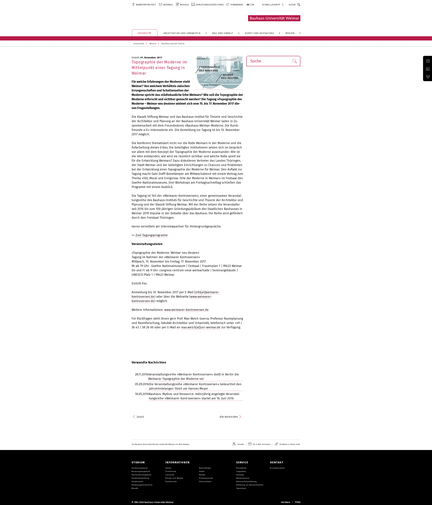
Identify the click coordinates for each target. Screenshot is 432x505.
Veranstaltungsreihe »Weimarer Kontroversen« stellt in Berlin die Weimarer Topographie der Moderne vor (193, 377)
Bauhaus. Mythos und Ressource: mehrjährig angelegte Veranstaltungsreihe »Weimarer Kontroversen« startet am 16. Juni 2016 (194, 396)
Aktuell (153, 44)
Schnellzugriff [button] (271, 4)
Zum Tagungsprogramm (152, 235)
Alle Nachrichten (229, 416)
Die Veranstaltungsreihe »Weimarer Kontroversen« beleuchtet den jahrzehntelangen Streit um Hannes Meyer (195, 386)
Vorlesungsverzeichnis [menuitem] (210, 4)
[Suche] (299, 4)
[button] (294, 61)
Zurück (140, 416)
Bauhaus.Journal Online (173, 44)
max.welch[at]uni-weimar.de (201, 327)
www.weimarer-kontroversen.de (186, 310)
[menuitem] (144, 4)
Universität (138, 44)
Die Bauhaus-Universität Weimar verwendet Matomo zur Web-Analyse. (161, 444)
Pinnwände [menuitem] (237, 4)
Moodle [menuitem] (184, 4)
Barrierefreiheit (146, 4)
